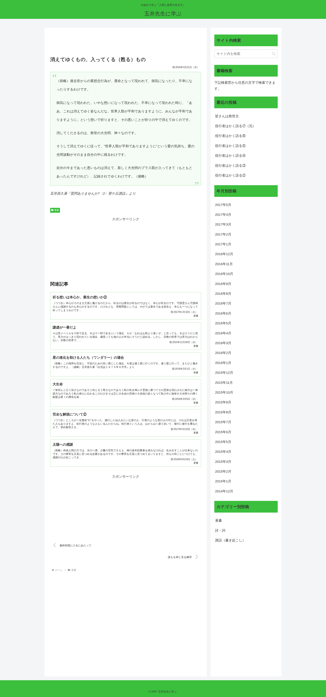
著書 (56, 210)
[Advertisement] (125, 43)
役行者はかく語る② (230, 175)
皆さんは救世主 (227, 116)
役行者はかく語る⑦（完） (235, 126)
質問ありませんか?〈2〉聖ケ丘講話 (98, 193)
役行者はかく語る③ (230, 165)
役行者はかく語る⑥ (230, 136)
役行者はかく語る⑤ (230, 146)
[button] (274, 53)
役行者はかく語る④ (230, 155)
